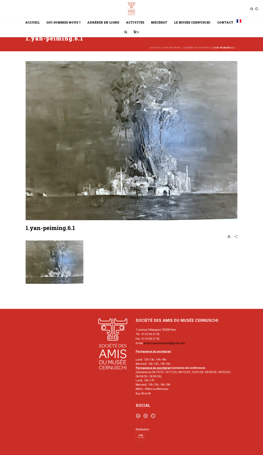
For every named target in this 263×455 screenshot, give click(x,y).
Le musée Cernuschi (192, 22)
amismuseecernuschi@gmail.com (164, 343)
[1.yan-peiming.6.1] (131, 140)
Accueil (32, 22)
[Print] (228, 236)
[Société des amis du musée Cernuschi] (131, 8)
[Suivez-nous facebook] (138, 416)
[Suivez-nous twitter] (153, 416)
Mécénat (159, 22)
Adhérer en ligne (103, 22)
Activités (135, 22)
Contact (225, 22)
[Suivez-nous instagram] (145, 416)
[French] (239, 22)
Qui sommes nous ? (63, 22)
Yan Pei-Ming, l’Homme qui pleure (186, 47)
